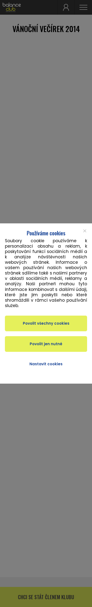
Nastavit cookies (46, 363)
